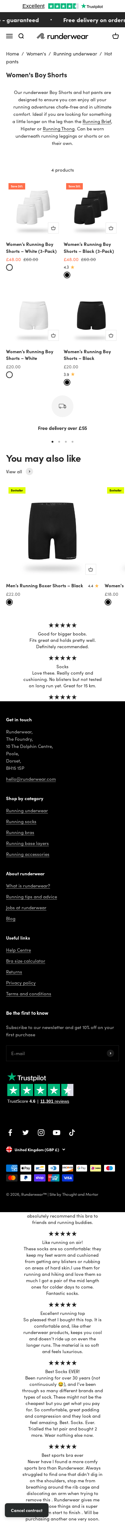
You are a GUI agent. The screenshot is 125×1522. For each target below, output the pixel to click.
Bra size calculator (25, 961)
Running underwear (75, 53)
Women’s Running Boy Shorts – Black (87, 354)
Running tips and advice (31, 896)
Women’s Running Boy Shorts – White (29, 354)
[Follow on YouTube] (56, 1132)
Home (12, 53)
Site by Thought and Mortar (73, 1194)
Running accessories (27, 854)
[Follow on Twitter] (26, 1132)
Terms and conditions (28, 994)
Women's (36, 53)
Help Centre (18, 950)
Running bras (20, 832)
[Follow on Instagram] (41, 1132)
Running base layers (27, 843)
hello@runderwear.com (31, 779)
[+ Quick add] (53, 228)
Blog (10, 918)
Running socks (21, 821)
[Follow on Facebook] (10, 1132)
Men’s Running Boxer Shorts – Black (44, 585)
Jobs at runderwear (26, 907)
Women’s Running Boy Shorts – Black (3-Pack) (89, 247)
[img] (62, 625)
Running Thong (59, 129)
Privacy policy (21, 983)
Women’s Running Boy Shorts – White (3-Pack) (31, 247)
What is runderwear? (28, 886)
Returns (14, 972)
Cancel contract (26, 1510)
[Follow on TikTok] (72, 1132)
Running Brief (97, 121)
